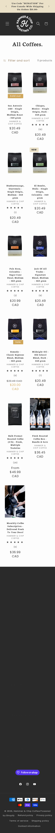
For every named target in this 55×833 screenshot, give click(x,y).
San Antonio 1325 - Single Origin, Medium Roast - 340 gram (15, 111)
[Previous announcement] (6, 6)
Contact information (29, 826)
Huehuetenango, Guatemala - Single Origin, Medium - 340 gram (15, 191)
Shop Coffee (15, 623)
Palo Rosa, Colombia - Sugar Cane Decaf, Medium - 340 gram (15, 274)
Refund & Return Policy (21, 639)
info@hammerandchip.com (26, 692)
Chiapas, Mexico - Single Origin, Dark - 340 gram (40, 110)
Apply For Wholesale (20, 631)
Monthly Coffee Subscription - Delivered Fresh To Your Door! (15, 528)
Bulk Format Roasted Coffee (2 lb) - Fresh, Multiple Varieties (15, 442)
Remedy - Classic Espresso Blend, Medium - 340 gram (15, 356)
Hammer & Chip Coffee (27, 811)
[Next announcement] (49, 6)
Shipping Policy (16, 647)
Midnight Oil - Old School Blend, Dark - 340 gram (40, 356)
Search (11, 671)
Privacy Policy (15, 655)
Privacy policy (44, 815)
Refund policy (25, 815)
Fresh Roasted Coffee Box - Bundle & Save (40, 438)
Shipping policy (40, 820)
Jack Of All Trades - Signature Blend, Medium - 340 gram (40, 274)
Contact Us (14, 663)
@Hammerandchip (19, 699)
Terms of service (18, 820)
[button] (7, 24)
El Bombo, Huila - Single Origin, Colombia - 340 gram (40, 191)
